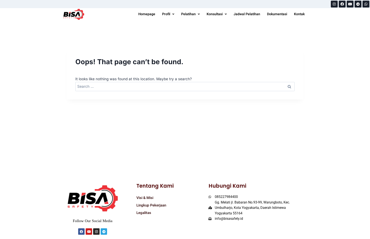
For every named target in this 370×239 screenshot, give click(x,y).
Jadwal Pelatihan (247, 14)
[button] (168, 14)
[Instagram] (334, 4)
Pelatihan (188, 14)
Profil (166, 14)
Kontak (299, 14)
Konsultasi (215, 14)
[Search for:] (185, 86)
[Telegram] (358, 4)
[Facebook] (342, 4)
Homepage (146, 14)
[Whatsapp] (366, 4)
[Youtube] (350, 4)
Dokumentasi (277, 14)
